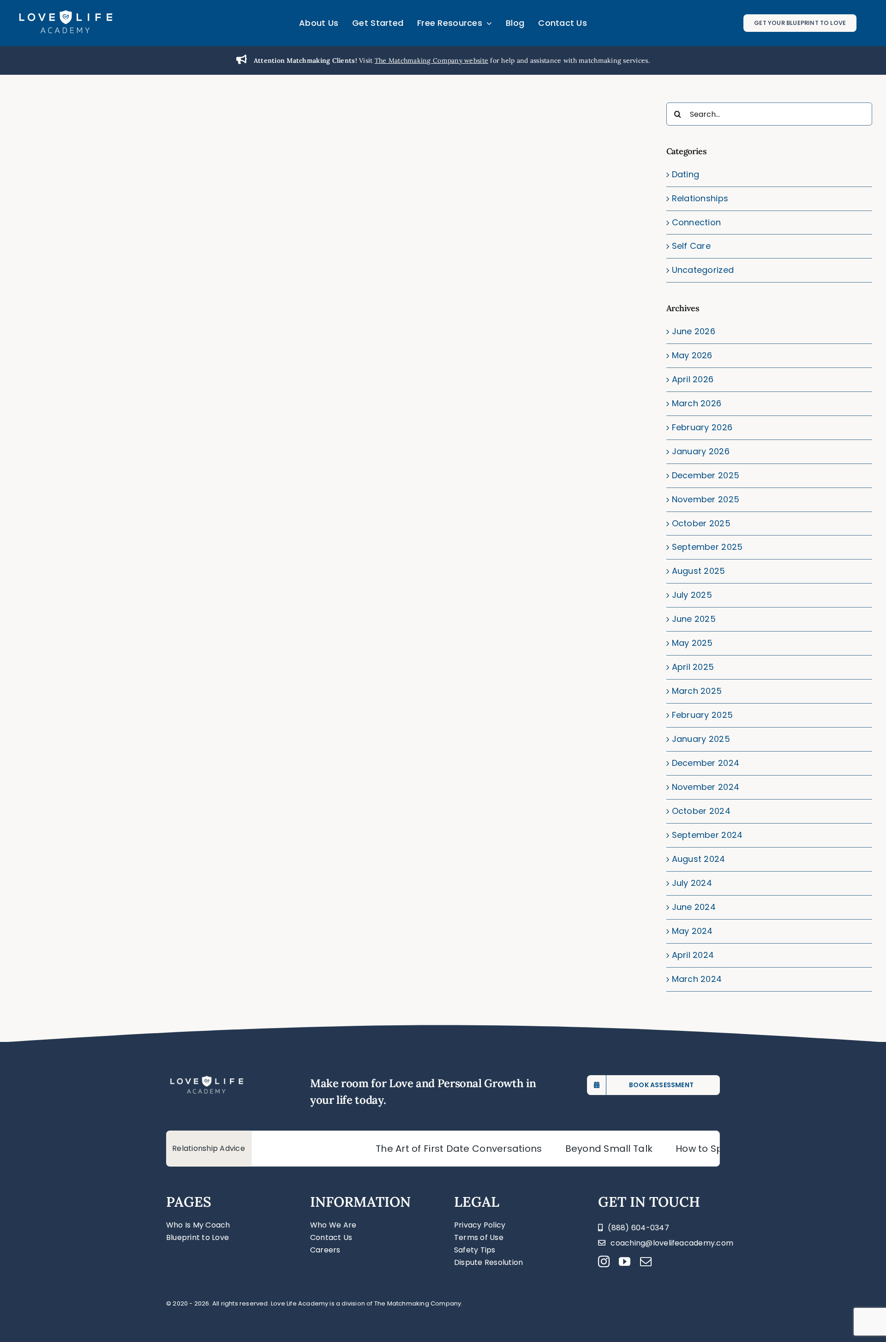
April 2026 (693, 379)
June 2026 (693, 331)
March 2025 (697, 691)
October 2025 (701, 523)
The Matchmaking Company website (431, 60)
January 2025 (701, 739)
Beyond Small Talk (571, 1148)
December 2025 (706, 475)
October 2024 (701, 811)
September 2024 (707, 835)
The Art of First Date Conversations (421, 1148)
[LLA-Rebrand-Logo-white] (66, 13)
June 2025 (694, 619)
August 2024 (698, 859)
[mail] (646, 1261)
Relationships (700, 198)
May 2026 (692, 355)
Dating (686, 174)
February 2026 (702, 427)
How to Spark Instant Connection (716, 1148)
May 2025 (692, 643)
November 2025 (706, 499)
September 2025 (707, 547)
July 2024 (692, 883)
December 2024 (706, 763)
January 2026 (701, 451)
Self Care (691, 246)
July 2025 (692, 595)
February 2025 (702, 715)
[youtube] (624, 1261)
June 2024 (694, 907)
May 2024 (692, 931)
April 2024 (693, 955)
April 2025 (693, 667)
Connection (696, 222)
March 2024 (697, 979)
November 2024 (706, 787)
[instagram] (604, 1261)
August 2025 (698, 571)
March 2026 (697, 403)
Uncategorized (703, 270)
